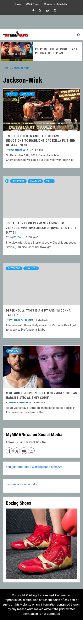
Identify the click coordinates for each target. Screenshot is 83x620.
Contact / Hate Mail (55, 4)
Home (17, 4)
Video (49, 181)
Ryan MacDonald (19, 150)
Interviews (18, 181)
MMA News (33, 4)
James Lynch (16, 237)
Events (12, 94)
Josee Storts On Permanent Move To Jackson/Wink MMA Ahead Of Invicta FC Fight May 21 (41, 227)
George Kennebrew (20, 402)
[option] (41, 51)
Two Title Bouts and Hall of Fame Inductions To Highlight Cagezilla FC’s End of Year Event (40, 140)
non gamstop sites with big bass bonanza (34, 467)
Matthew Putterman (21, 320)
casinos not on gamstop (22, 484)
